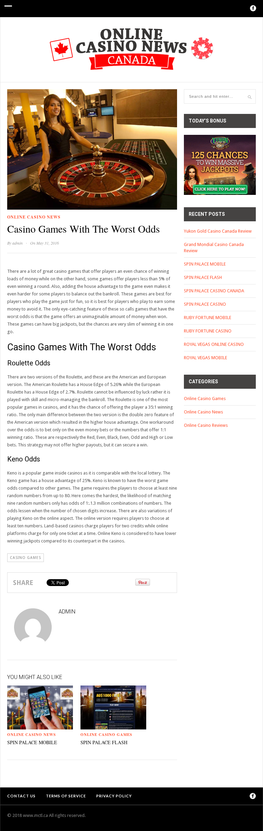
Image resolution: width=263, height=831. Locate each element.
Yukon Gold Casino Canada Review (218, 231)
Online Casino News (34, 217)
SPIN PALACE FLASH (103, 742)
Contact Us (21, 796)
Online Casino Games (106, 734)
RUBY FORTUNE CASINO (207, 330)
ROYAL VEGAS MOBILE (205, 357)
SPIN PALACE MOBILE (32, 742)
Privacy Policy (114, 796)
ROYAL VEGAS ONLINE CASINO (214, 344)
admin (17, 243)
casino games (25, 557)
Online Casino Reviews (206, 425)
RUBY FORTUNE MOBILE (207, 317)
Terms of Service (66, 796)
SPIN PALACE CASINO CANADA (214, 290)
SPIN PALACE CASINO (205, 304)
